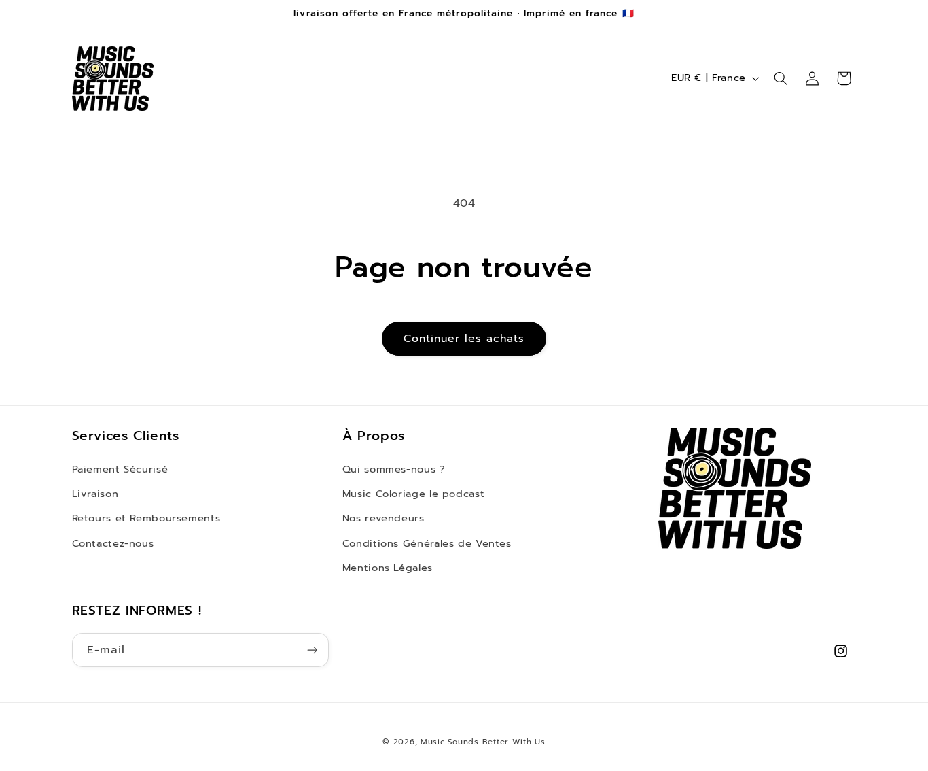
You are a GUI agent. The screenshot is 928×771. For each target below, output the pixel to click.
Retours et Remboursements (146, 518)
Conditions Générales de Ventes (427, 543)
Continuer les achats (464, 338)
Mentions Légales (387, 567)
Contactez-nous (113, 543)
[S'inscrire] (311, 649)
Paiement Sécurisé (120, 469)
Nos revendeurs (383, 518)
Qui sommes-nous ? (394, 469)
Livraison (95, 493)
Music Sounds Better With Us (483, 742)
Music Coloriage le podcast (413, 493)
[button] (780, 78)
